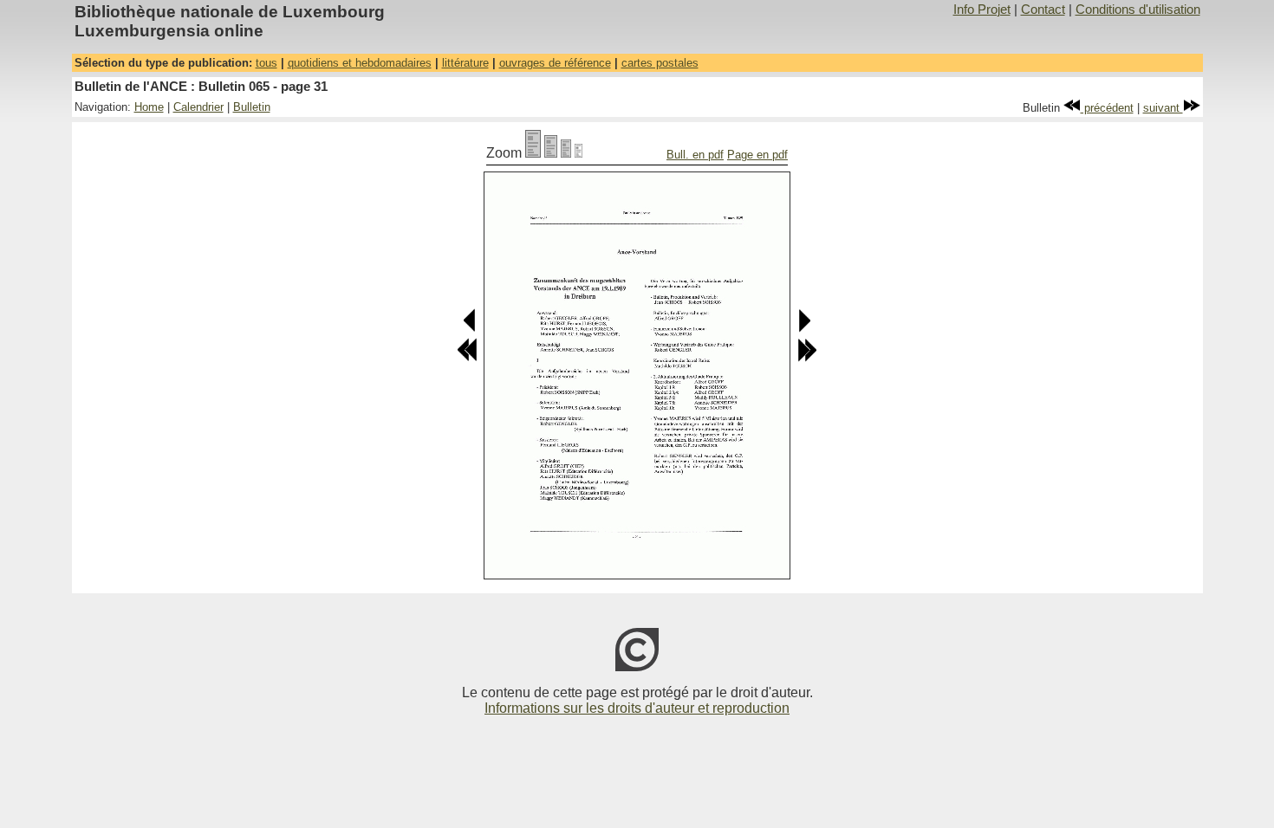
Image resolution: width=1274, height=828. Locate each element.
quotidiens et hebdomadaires (360, 62)
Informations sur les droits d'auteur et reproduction (637, 708)
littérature (465, 62)
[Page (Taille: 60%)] (566, 153)
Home (149, 106)
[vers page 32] (803, 328)
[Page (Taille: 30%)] (578, 153)
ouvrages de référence (555, 62)
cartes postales (660, 62)
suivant (1163, 107)
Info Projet (982, 9)
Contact (1043, 9)
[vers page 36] (806, 358)
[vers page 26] (467, 358)
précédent (1107, 107)
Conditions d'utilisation (1138, 9)
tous (266, 62)
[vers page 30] (470, 328)
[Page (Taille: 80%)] (550, 153)
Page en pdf (757, 154)
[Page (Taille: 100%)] (533, 153)
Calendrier (198, 106)
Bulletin (251, 106)
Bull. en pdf (695, 154)
